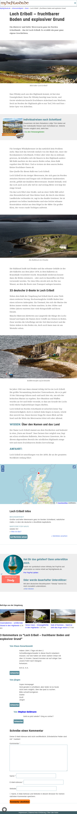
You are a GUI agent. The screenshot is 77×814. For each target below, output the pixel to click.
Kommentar (15, 743)
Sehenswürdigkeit (17, 8)
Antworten (14, 673)
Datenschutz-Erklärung (37, 813)
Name (13, 776)
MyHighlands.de (5, 8)
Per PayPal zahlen (30, 573)
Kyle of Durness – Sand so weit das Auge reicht (61, 626)
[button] (4, 809)
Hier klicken (29, 589)
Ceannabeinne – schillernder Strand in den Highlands (11, 624)
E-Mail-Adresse (16, 782)
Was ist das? (16, 531)
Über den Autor (52, 813)
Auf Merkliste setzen (18, 537)
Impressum (23, 813)
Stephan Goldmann (27, 712)
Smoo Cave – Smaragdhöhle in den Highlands (37, 626)
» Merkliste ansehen (59, 536)
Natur (27, 8)
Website (13, 789)
